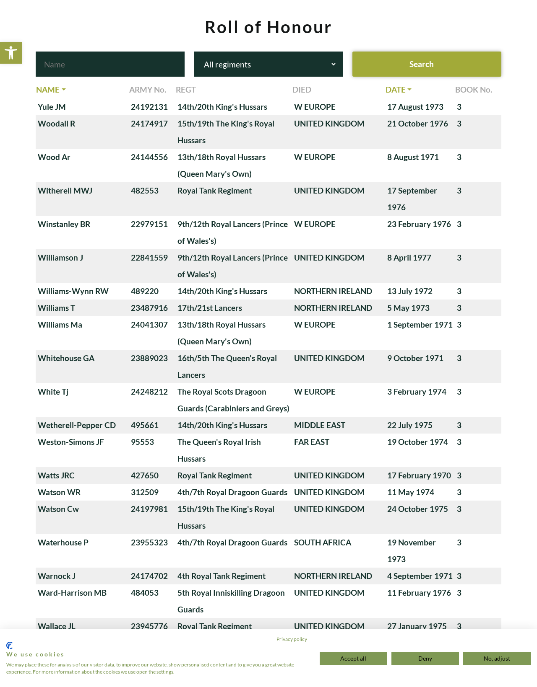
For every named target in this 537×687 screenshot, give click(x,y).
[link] (11, 53)
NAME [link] (48, 89)
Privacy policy (291, 639)
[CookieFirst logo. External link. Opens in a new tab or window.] (9, 645)
